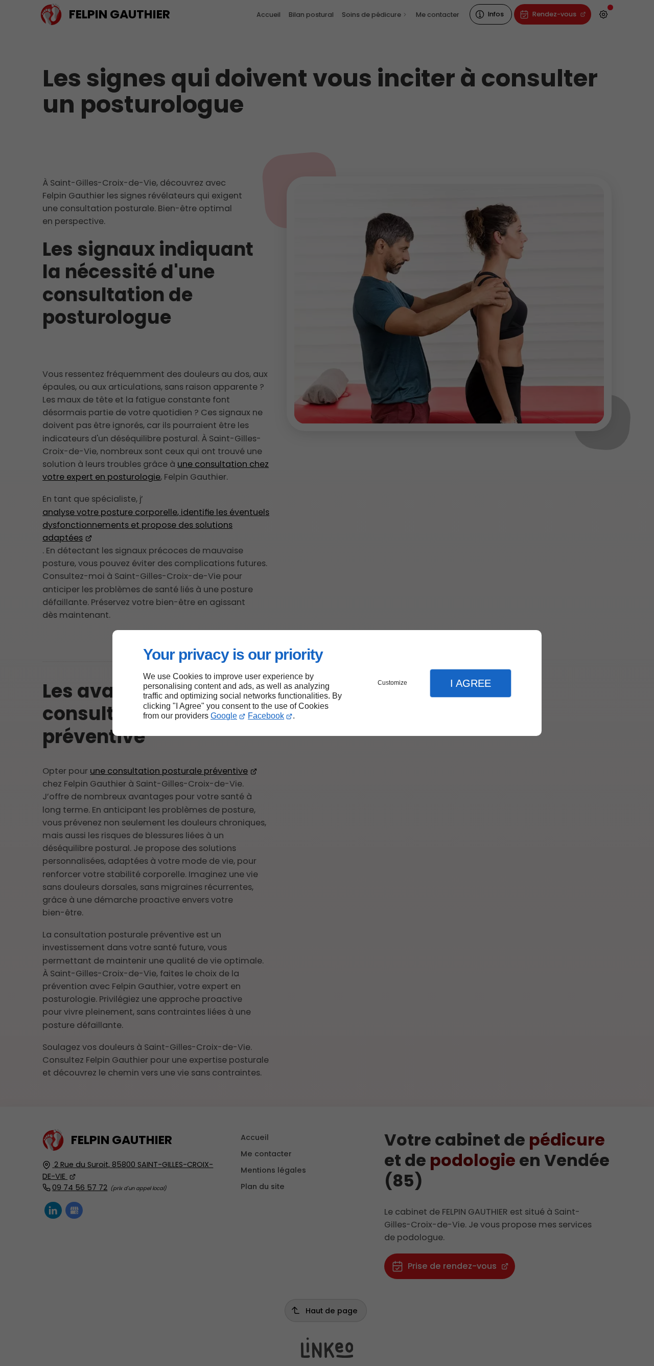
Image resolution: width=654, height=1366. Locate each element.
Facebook (266, 715)
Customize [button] (392, 682)
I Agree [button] (470, 683)
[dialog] (327, 683)
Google (224, 715)
